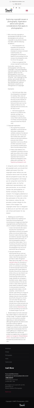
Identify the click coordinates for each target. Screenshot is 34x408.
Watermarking (21, 307)
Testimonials (8, 362)
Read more (8, 391)
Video (6, 358)
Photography (8, 355)
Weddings (8, 348)
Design (7, 352)
